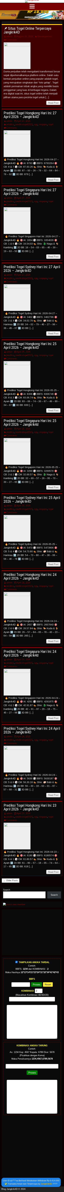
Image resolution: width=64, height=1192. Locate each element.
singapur (43, 124)
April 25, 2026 (23, 352)
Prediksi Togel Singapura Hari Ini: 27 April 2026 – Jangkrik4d (30, 192)
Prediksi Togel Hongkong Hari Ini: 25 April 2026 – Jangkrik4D (30, 346)
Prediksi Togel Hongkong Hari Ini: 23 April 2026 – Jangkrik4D (30, 807)
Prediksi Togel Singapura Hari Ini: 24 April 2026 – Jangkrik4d (30, 653)
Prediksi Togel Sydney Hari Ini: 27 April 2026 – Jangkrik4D (32, 269)
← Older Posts (10, 880)
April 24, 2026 (23, 582)
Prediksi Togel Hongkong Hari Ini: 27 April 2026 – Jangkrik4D (30, 115)
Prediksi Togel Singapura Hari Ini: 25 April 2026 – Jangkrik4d (30, 423)
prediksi (10, 124)
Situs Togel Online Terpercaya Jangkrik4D (27, 30)
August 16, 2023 (25, 36)
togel (50, 124)
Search (6, 890)
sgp (36, 124)
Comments (11, 40)
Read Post (53, 103)
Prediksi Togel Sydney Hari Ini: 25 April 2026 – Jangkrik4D (32, 500)
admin (9, 36)
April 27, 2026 (23, 121)
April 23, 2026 (23, 813)
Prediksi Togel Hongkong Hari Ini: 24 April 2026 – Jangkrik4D (30, 576)
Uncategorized (44, 36)
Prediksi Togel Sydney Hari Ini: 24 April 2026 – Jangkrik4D (32, 730)
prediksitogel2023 (24, 124)
